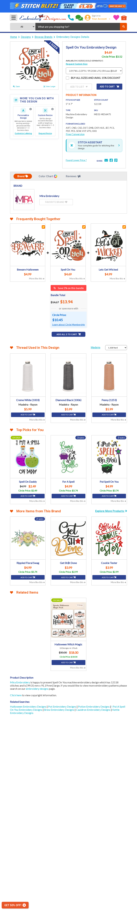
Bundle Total (58, 295)
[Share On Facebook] (111, 160)
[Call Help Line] (71, 18)
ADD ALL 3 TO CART (67, 334)
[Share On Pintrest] (115, 160)
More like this (36, 278)
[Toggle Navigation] (13, 18)
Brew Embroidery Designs (59, 709)
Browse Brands (43, 37)
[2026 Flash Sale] (68, 6)
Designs (26, 37)
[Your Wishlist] (116, 18)
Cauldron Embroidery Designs (93, 709)
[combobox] (77, 26)
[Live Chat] (79, 17)
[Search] (123, 26)
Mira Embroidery (20, 682)
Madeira (95, 347)
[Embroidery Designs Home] (43, 17)
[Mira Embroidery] (24, 199)
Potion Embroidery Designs (94, 706)
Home (13, 37)
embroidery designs (37, 688)
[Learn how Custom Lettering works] (30, 109)
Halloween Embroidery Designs (28, 706)
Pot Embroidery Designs (62, 706)
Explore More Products (110, 511)
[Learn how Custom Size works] (52, 109)
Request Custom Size (77, 64)
